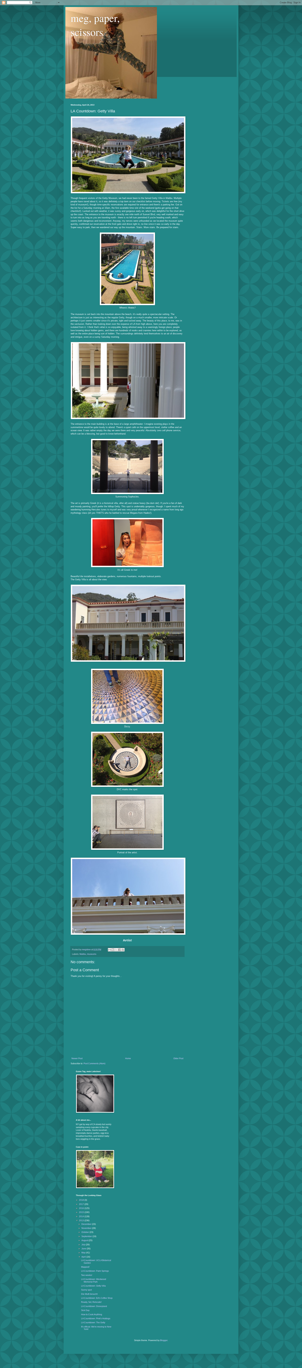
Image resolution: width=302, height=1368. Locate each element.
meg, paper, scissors (95, 25)
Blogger (163, 1340)
